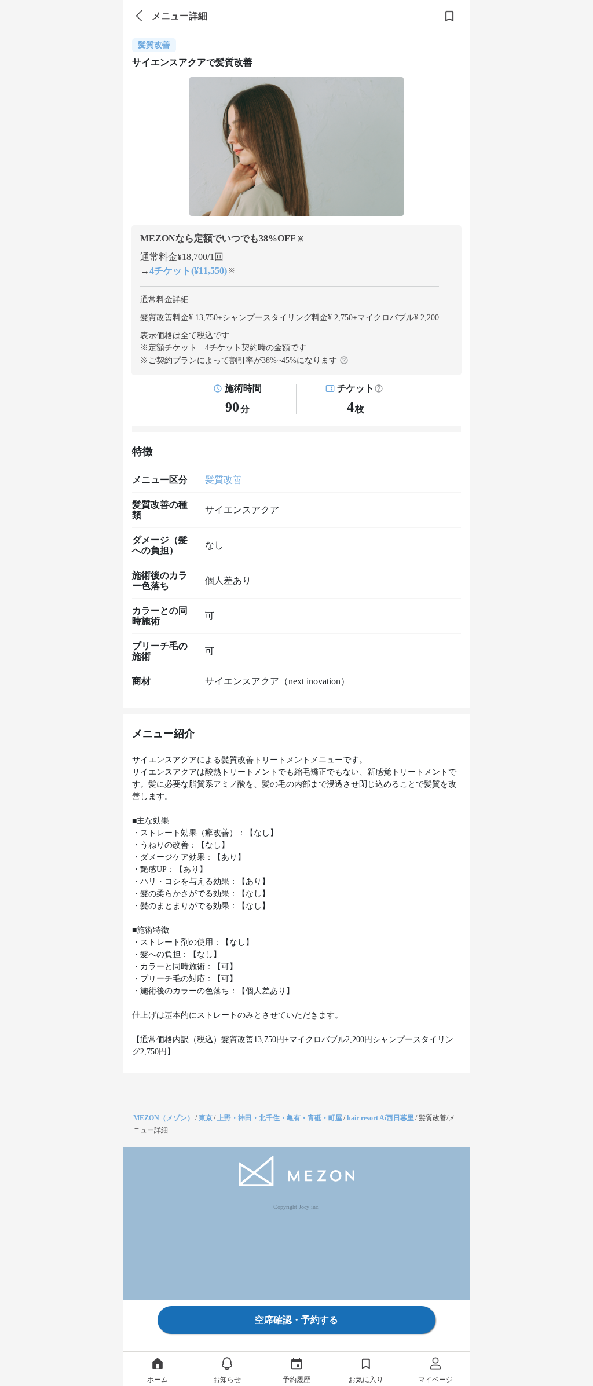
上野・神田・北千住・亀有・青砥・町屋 (279, 1118)
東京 (206, 1118)
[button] (378, 388)
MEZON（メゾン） (163, 1118)
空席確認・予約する (296, 1320)
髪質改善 (223, 480)
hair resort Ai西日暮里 (380, 1118)
